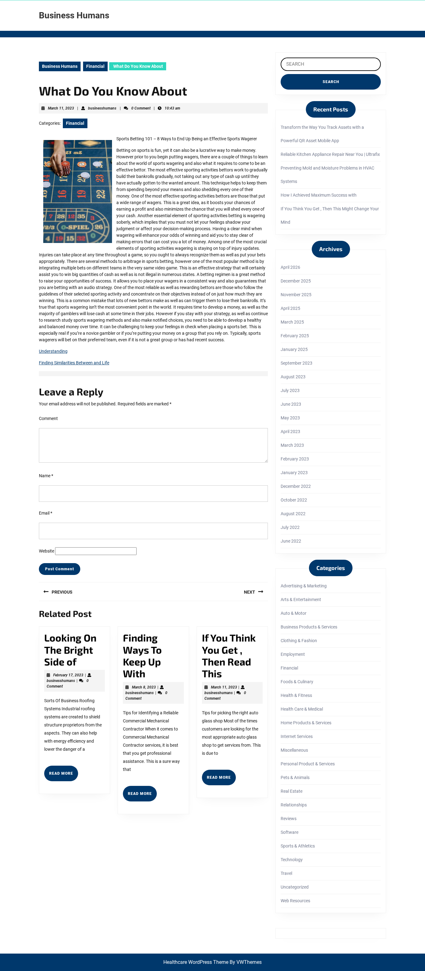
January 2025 (294, 349)
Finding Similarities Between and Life (74, 362)
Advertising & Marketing (304, 585)
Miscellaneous (294, 750)
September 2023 (296, 363)
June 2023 (291, 404)
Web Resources (295, 900)
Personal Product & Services (308, 763)
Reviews (289, 818)
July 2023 (290, 390)
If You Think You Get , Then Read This (229, 655)
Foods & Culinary (297, 681)
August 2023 (293, 376)
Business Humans (74, 15)
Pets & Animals (295, 777)
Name (46, 475)
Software (289, 832)
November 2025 (296, 294)
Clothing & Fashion (299, 640)
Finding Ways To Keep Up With (142, 655)
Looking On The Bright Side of (70, 649)
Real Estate (291, 791)
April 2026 (290, 267)
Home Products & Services (306, 722)
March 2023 (292, 445)
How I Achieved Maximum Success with (319, 195)
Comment (48, 418)
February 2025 (295, 335)
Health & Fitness (296, 695)
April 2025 (290, 308)
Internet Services (297, 736)
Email (45, 513)
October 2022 (294, 499)
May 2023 (290, 417)
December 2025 (296, 280)
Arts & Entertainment (301, 599)
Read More (63, 776)
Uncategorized (295, 887)
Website (46, 551)
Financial (95, 66)
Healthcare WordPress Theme (195, 962)
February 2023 (295, 458)
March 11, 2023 (61, 108)
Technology (292, 859)
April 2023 (290, 431)
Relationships (294, 804)
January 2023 (294, 472)
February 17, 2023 (68, 675)
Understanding (53, 351)
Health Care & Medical (302, 709)
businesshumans (102, 108)
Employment (293, 654)
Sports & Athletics (298, 845)
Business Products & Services (309, 626)
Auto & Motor (293, 613)
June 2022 (291, 541)
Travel (286, 873)
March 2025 (292, 322)
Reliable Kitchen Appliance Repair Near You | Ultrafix (330, 154)
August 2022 (293, 513)
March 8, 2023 (144, 687)
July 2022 (290, 527)
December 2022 (296, 486)
